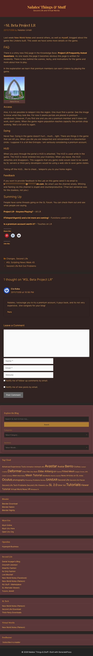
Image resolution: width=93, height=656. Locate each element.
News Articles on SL (69, 475)
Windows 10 (35, 489)
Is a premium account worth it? (19, 224)
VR (29, 489)
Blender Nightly (8, 510)
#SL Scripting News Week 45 (20, 262)
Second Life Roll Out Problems (21, 266)
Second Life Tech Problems (14, 485)
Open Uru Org (8, 532)
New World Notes (22, 37)
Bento (69, 466)
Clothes (77, 467)
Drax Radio (34, 472)
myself (65, 37)
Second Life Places (77, 480)
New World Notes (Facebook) (14, 578)
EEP (54, 472)
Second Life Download (11, 609)
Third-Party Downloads (11, 612)
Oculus (7, 479)
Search (46, 424)
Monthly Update (56, 476)
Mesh (15, 476)
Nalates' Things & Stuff (46, 7)
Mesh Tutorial (34, 475)
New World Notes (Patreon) (13, 581)
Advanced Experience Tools (14, 467)
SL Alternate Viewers (10, 588)
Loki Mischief (7, 575)
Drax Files (26, 472)
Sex (47, 485)
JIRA (86, 472)
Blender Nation (8, 507)
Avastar (51, 466)
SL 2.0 (53, 485)
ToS (64, 485)
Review (43, 480)
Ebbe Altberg (45, 471)
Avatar (61, 466)
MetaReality (46, 476)
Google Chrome (79, 472)
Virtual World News (19, 489)
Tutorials (73, 484)
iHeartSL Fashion (9, 568)
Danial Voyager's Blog (11, 561)
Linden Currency (7, 476)
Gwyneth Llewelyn (10, 565)
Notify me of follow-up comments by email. (27, 380)
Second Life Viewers (36, 485)
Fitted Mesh (68, 471)
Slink (60, 485)
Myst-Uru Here (8, 528)
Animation (30, 467)
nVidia (81, 476)
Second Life (22, 258)
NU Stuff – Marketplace (11, 584)
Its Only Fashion (9, 571)
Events (59, 472)
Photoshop (28, 480)
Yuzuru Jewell (8, 591)
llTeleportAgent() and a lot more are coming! (26, 218)
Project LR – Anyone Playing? (18, 211)
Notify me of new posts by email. (22, 387)
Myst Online (7, 525)
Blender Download (10, 504)
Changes (10, 258)
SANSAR (51, 479)
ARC (43, 467)
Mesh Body (21, 476)
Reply (9, 312)
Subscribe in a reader (11, 642)
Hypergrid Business (10, 547)
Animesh (37, 467)
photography (19, 480)
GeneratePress (64, 652)
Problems (36, 480)
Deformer (15, 471)
